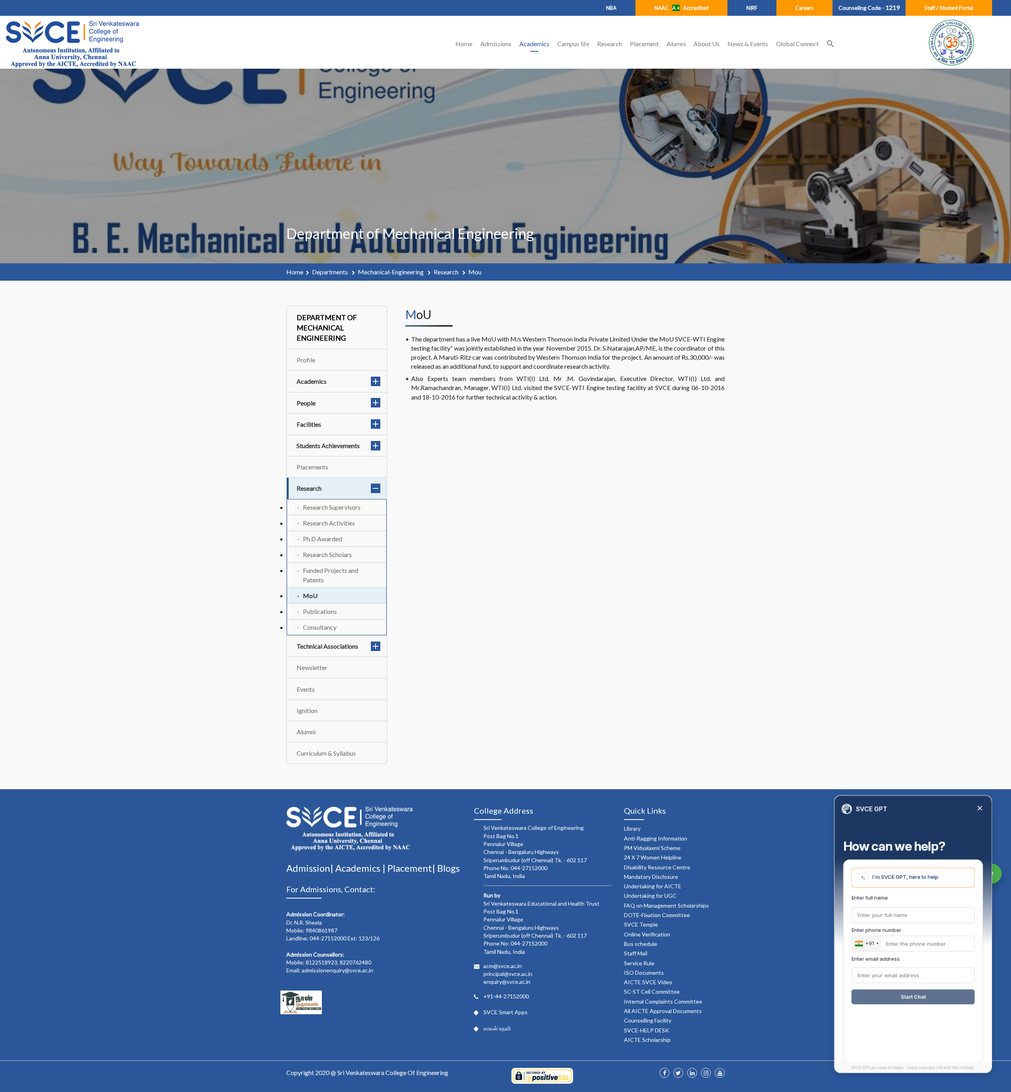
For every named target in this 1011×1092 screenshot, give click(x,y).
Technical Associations (327, 646)
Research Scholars (327, 554)
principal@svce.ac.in (507, 973)
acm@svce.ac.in (502, 966)
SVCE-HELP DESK (646, 1030)
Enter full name (869, 898)
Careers (804, 8)
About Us (706, 43)
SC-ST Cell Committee (652, 991)
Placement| (412, 868)
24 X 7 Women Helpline (652, 857)
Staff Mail (635, 953)
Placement (644, 43)
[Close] (980, 808)
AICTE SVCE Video (648, 982)
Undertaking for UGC (650, 895)
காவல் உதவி (497, 1028)
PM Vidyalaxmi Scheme (652, 847)
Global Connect (797, 43)
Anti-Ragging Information (655, 838)
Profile (306, 360)
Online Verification (647, 934)
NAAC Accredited (681, 8)
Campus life (573, 43)
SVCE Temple (641, 924)
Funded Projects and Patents (330, 575)
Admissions (495, 43)
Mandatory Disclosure (651, 876)
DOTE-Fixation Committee (657, 915)
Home (463, 43)
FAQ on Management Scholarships (666, 905)
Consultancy (319, 627)
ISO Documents (644, 972)
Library (632, 828)
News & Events (747, 43)
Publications (320, 611)
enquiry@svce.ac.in (506, 981)
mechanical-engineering (391, 272)
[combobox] (866, 943)
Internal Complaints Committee (663, 1001)
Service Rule (639, 963)
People (306, 403)
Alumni (676, 43)
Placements (312, 467)
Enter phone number (876, 930)
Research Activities (329, 523)
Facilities (309, 424)
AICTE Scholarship (647, 1039)
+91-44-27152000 (506, 996)
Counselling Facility (647, 1020)
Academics (534, 43)
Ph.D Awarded (322, 538)
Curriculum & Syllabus (326, 753)
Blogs (448, 868)
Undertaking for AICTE (652, 886)
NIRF (751, 8)
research (447, 272)
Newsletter (312, 667)
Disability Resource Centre (657, 867)
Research (609, 43)
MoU (310, 595)
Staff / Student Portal (949, 8)
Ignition (307, 710)
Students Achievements (328, 445)
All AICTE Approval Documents (663, 1011)
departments (330, 272)
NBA (611, 8)
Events (306, 689)
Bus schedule (640, 943)
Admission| (310, 868)
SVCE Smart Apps (505, 1012)
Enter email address (875, 958)
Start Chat (913, 997)
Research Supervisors (332, 507)
